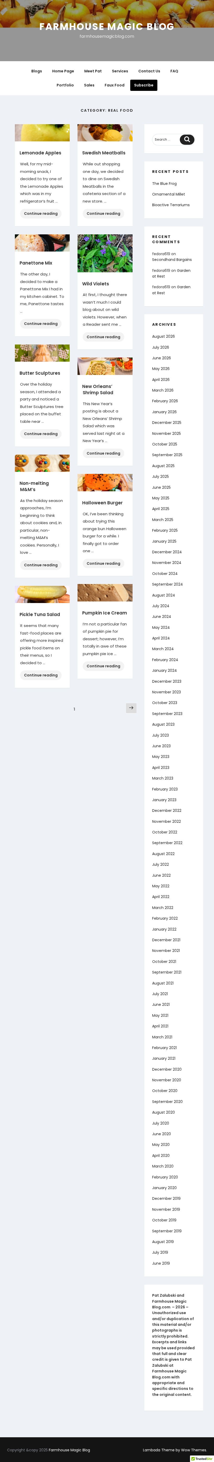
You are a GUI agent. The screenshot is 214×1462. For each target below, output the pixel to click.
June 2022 (161, 875)
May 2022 (160, 886)
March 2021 (162, 1037)
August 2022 (163, 853)
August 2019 (163, 1241)
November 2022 (166, 821)
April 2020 (161, 1155)
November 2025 (166, 433)
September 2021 (166, 972)
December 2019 (166, 1198)
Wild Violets (95, 284)
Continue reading (43, 214)
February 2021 (164, 1047)
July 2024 (160, 605)
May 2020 (161, 1144)
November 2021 (166, 950)
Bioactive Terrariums (171, 205)
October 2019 (164, 1220)
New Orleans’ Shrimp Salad (97, 389)
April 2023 (160, 767)
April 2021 (160, 1026)
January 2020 (164, 1187)
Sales (89, 85)
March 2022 (162, 907)
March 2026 (163, 390)
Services (120, 71)
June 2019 (161, 1263)
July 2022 (160, 864)
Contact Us (149, 71)
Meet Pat (93, 71)
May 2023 (160, 756)
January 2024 (164, 670)
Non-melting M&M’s (34, 486)
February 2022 (165, 918)
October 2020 (164, 1090)
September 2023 (167, 713)
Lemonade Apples (40, 153)
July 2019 (160, 1252)
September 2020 (167, 1101)
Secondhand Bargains (172, 259)
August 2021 (163, 983)
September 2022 (167, 842)
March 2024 (163, 648)
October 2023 (164, 702)
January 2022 (164, 929)
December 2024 (167, 552)
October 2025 (164, 444)
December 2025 (166, 422)
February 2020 (165, 1177)
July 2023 (160, 735)
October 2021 (164, 961)
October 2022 (164, 832)
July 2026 (160, 347)
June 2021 (161, 1004)
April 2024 (161, 638)
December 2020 (167, 1069)
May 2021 (160, 1015)
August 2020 (163, 1112)
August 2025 (163, 465)
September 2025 (167, 454)
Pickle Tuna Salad (40, 614)
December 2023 (166, 681)
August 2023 (163, 724)
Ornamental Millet (168, 194)
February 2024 (165, 659)
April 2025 (160, 508)
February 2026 (165, 401)
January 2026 (164, 412)
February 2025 (165, 530)
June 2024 (161, 616)
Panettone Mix (36, 263)
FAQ (174, 71)
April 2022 (160, 896)
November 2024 (166, 562)
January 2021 (163, 1058)
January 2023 (164, 799)
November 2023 (166, 692)
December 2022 (166, 810)
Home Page (63, 71)
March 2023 (162, 778)
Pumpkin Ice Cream (104, 613)
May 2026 (161, 368)
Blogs (36, 71)
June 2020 (161, 1134)
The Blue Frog (164, 183)
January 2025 (164, 541)
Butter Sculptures (40, 373)
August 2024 (163, 595)
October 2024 (165, 573)
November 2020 (166, 1080)
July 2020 (160, 1123)
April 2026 (161, 379)
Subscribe (143, 85)
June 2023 (161, 746)
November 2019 (166, 1209)
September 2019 (167, 1231)
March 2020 (163, 1166)
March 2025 (162, 519)
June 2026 (161, 358)
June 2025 (161, 487)
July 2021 (160, 993)
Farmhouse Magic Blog (107, 26)
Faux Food (114, 85)
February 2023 (165, 789)
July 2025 (160, 476)
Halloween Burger (102, 503)
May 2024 (161, 627)
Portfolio (65, 85)
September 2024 (167, 584)
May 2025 (160, 498)
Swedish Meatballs (104, 153)
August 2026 (163, 336)
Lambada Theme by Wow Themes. (175, 1450)
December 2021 (166, 940)
